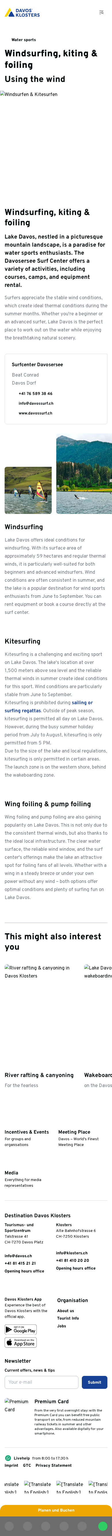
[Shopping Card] (86, 12)
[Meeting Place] (61, 1123)
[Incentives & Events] (7, 1123)
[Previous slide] (88, 948)
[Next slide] (102, 948)
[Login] (72, 12)
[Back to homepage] (22, 12)
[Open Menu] (101, 12)
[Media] (7, 1164)
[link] (7, 1287)
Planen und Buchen (56, 1510)
